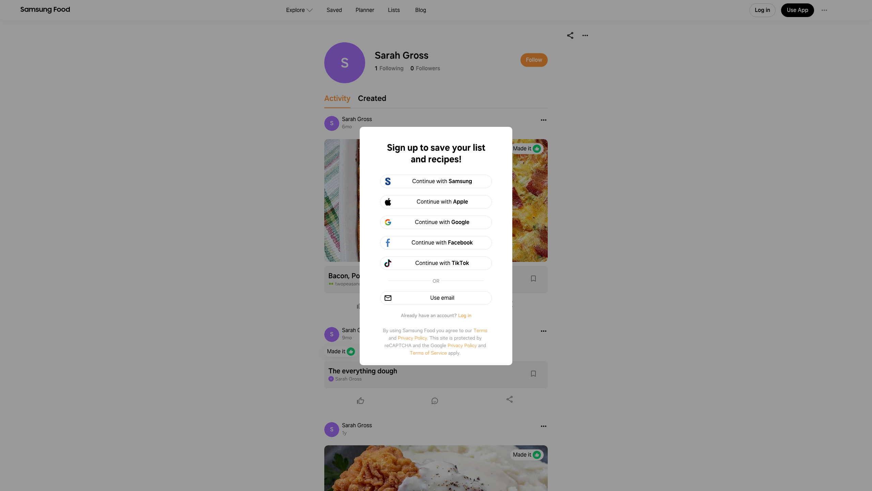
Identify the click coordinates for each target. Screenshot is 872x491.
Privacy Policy (412, 338)
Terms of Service (428, 353)
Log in (464, 315)
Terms (480, 330)
